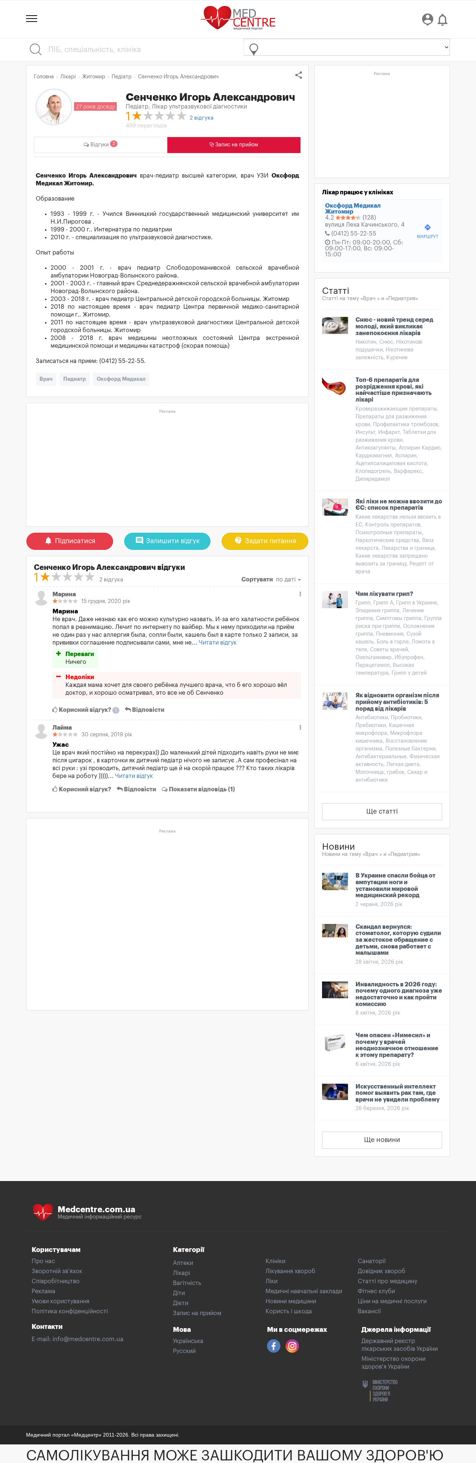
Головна (44, 77)
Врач (45, 379)
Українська (188, 1341)
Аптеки (183, 1263)
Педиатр (74, 379)
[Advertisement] (167, 468)
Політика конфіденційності (70, 1311)
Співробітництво (56, 1281)
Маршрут (427, 231)
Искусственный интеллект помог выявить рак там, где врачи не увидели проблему (398, 1093)
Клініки (275, 1261)
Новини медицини (291, 1301)
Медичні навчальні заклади (304, 1291)
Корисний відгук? (87, 710)
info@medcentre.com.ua (87, 1339)
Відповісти (147, 710)
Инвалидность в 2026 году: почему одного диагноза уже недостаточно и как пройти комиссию (399, 994)
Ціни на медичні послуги (392, 1301)
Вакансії (369, 1311)
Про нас (43, 1261)
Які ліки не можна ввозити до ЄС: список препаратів (399, 505)
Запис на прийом (197, 1313)
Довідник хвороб (381, 1271)
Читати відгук (218, 643)
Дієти (180, 1303)
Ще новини (382, 1139)
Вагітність (187, 1283)
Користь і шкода (289, 1311)
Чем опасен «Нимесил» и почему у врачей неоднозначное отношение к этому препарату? (397, 1045)
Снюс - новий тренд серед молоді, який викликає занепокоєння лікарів (394, 326)
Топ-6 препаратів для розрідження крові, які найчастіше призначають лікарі (394, 390)
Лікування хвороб (290, 1271)
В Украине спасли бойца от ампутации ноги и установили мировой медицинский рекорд (395, 885)
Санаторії (372, 1261)
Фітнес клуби (376, 1291)
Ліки (271, 1281)
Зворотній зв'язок (57, 1271)
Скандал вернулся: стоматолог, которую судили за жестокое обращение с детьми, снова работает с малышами (398, 940)
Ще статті (382, 811)
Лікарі (181, 1273)
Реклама (43, 1291)
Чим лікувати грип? (384, 594)
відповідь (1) (202, 789)
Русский (184, 1351)
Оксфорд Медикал (121, 379)
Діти (179, 1293)
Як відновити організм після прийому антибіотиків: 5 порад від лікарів (397, 701)
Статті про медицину (387, 1281)
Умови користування (60, 1301)
